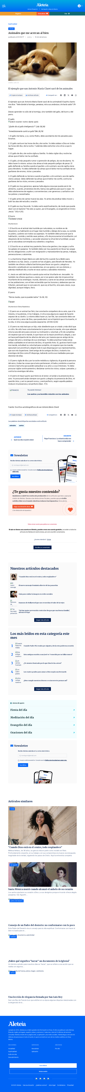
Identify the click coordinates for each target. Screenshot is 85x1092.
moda (12, 809)
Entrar (49, 539)
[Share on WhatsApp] (76, 95)
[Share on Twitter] (68, 95)
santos (21, 425)
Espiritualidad (12, 24)
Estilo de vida (12, 1054)
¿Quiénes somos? (41, 1085)
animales (13, 425)
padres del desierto (16, 901)
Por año (57, 1049)
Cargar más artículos (42, 620)
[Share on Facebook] (61, 95)
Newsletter (35, 1049)
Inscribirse (15, 476)
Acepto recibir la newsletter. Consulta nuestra (32, 470)
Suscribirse (43, 1065)
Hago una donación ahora (22, 507)
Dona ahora (41, 14)
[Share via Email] (72, 95)
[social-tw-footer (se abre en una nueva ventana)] (44, 1079)
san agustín (14, 865)
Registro (18, 14)
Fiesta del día (18, 710)
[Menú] (13, 6)
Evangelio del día (21, 725)
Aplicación (35, 1051)
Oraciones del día (21, 732)
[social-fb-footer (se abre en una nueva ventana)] (40, 1079)
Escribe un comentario (42, 547)
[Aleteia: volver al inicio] (42, 5)
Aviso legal (52, 1085)
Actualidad (11, 1049)
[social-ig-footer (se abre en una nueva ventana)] (48, 1079)
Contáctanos (61, 1085)
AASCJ (29, 37)
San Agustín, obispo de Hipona (49, 9)
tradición (13, 937)
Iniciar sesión (43, 1071)
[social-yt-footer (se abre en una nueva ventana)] (37, 1079)
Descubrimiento (13, 1057)
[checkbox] (11, 470)
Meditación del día (22, 717)
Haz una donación (28, 1085)
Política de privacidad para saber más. (56, 760)
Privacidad (70, 1085)
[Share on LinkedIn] (65, 95)
